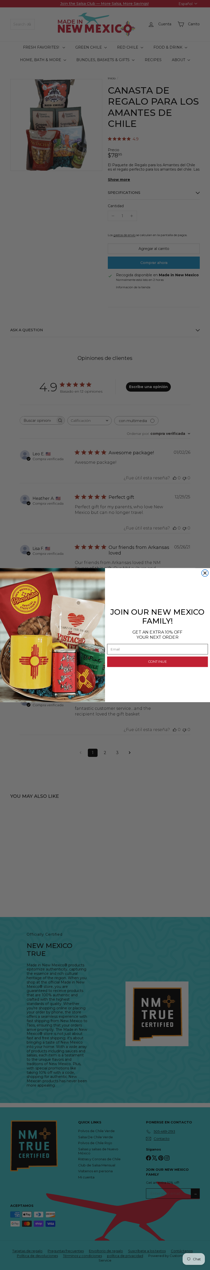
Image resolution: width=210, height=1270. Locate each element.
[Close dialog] (205, 573)
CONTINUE (157, 662)
